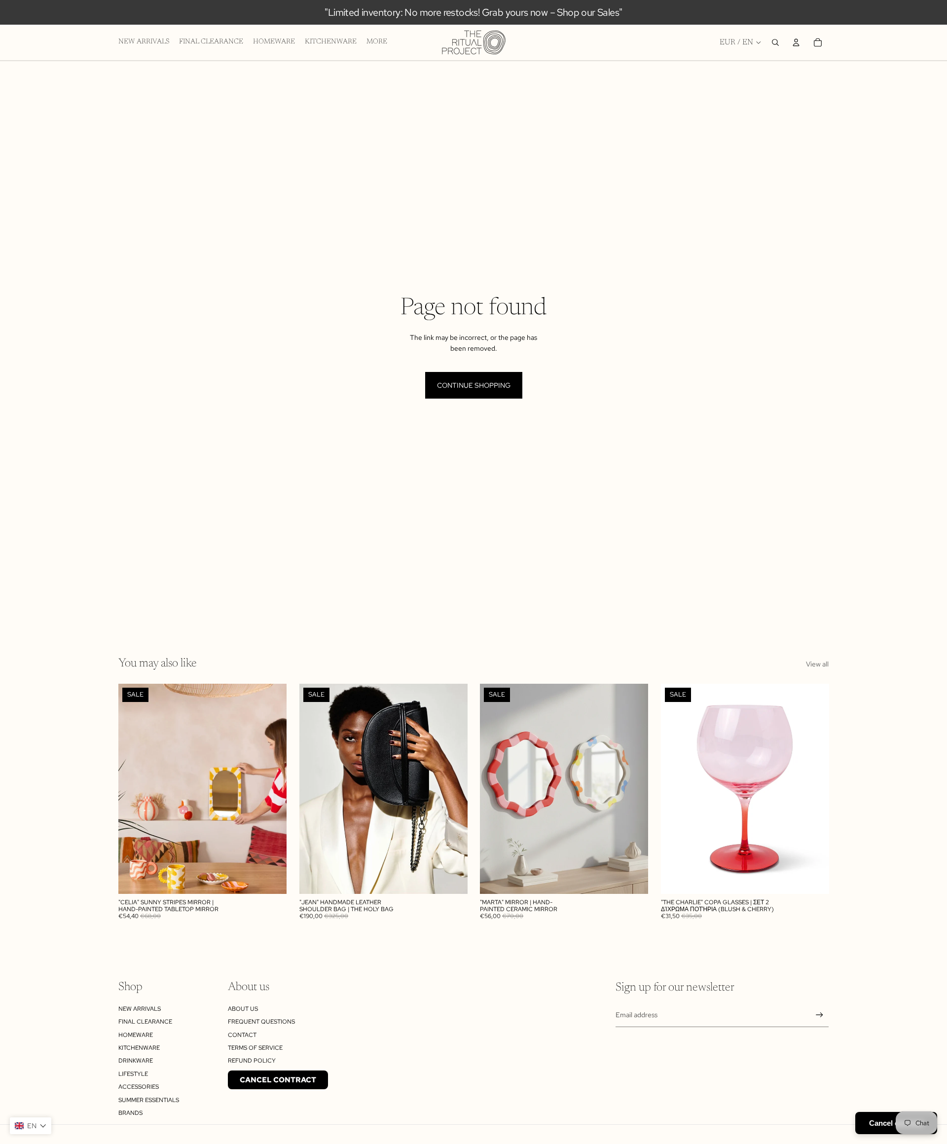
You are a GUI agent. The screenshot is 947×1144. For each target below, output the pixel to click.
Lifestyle (133, 1074)
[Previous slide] (133, 789)
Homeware (135, 1035)
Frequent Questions (261, 1022)
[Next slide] (272, 789)
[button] (30, 1125)
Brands (130, 1113)
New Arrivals (139, 1009)
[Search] (775, 42)
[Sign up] (819, 1015)
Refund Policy (252, 1061)
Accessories (138, 1087)
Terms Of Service (255, 1048)
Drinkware (135, 1061)
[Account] (796, 42)
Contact (242, 1035)
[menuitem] (377, 42)
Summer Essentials (148, 1100)
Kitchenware (139, 1048)
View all (817, 664)
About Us (243, 1009)
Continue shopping (473, 385)
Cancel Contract (278, 1080)
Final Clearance (145, 1022)
